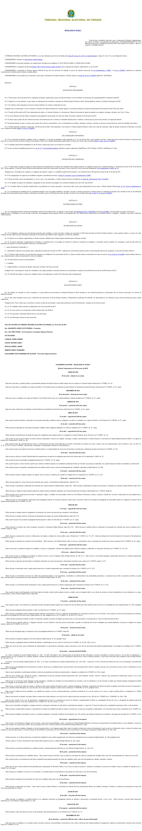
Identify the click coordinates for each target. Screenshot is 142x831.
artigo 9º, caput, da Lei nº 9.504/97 (104, 141)
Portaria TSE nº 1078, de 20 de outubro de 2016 (46, 67)
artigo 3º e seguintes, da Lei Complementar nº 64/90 (75, 175)
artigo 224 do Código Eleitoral (33, 59)
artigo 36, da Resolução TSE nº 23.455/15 (95, 179)
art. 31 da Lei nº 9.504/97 (117, 254)
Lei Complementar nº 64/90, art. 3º (107, 168)
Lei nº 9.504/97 (120, 70)
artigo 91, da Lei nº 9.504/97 (87, 75)
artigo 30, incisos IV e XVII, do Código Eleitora (82, 56)
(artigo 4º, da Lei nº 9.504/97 (25, 128)
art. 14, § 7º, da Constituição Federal (46, 148)
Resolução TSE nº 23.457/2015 (86, 211)
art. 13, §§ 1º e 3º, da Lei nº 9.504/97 (100, 193)
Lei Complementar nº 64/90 (102, 70)
